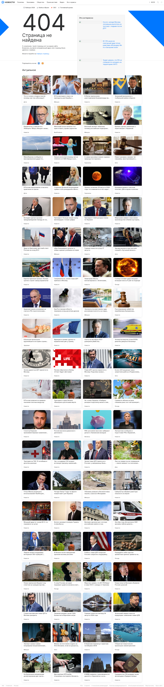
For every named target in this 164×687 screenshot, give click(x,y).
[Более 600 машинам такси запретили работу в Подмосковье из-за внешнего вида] (127, 363)
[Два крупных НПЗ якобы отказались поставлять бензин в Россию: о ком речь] (67, 668)
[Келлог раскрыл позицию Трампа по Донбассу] (67, 515)
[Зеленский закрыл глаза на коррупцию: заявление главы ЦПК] (127, 607)
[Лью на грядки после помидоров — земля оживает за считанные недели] (127, 455)
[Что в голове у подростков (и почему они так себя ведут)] (36, 89)
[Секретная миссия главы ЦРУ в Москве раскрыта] (36, 607)
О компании (9, 685)
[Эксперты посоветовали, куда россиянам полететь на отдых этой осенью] (97, 302)
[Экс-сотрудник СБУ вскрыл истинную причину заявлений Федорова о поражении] (67, 455)
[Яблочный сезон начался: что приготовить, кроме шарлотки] (67, 120)
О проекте (87, 685)
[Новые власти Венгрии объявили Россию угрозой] (127, 576)
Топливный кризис (66, 7)
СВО (54, 7)
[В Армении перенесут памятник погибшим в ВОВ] (97, 637)
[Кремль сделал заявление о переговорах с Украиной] (127, 120)
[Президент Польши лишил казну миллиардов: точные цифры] (67, 211)
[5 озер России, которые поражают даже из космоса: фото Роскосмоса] (67, 576)
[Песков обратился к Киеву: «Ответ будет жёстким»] (67, 363)
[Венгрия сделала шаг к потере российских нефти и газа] (97, 515)
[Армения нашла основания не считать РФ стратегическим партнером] (36, 302)
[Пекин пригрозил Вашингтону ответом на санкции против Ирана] (36, 576)
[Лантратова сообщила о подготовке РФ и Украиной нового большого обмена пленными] (127, 424)
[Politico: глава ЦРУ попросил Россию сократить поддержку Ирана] (97, 546)
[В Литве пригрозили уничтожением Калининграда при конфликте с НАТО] (97, 89)
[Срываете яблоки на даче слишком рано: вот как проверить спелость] (127, 394)
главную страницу (42, 54)
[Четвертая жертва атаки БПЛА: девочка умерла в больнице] (127, 333)
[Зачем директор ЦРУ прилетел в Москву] (36, 363)
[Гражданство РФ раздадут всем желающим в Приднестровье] (127, 668)
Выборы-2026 (30, 7)
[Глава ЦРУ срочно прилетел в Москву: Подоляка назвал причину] (97, 363)
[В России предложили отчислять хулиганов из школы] (36, 181)
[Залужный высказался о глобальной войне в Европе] (127, 89)
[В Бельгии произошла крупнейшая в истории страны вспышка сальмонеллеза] (36, 333)
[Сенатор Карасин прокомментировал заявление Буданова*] (36, 424)
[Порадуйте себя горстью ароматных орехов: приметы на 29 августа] (127, 546)
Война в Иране (44, 7)
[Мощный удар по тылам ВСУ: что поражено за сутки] (36, 515)
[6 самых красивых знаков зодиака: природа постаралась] (97, 150)
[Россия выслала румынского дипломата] (67, 424)
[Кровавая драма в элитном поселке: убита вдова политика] (127, 181)
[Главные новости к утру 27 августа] (97, 242)
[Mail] (3, 2)
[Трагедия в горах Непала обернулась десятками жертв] (67, 394)
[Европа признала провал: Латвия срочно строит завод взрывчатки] (36, 272)
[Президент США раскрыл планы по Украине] (97, 211)
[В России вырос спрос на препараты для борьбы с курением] (67, 89)
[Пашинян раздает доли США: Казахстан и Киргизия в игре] (67, 607)
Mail (3, 685)
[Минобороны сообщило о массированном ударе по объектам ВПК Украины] (36, 150)
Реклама (16, 685)
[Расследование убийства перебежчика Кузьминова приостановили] (127, 302)
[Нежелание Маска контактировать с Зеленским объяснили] (97, 272)
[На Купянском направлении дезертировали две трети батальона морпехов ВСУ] (36, 668)
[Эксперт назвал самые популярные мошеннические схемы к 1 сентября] (36, 637)
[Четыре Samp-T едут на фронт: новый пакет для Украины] (67, 485)
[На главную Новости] (9, 2)
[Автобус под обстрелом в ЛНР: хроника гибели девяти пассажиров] (127, 515)
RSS (81, 685)
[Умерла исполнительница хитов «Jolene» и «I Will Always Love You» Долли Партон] (67, 150)
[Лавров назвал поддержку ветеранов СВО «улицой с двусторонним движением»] (36, 546)
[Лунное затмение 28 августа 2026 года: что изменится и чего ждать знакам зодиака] (97, 181)
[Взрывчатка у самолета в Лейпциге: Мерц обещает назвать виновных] (36, 120)
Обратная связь (149, 685)
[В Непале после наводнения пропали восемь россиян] (67, 546)
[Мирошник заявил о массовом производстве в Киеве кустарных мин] (127, 211)
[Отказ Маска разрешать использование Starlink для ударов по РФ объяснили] (36, 485)
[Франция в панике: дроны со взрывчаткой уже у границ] (67, 333)
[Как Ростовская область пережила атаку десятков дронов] (67, 302)
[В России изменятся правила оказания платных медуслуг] (36, 394)
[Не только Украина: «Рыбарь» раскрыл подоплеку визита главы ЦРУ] (97, 394)
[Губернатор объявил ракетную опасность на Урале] (127, 485)
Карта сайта (159, 685)
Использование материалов (136, 685)
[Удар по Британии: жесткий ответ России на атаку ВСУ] (36, 242)
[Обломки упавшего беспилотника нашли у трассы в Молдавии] (97, 485)
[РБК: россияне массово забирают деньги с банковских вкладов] (97, 424)
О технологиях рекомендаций (100, 685)
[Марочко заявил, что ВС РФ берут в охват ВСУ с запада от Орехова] (97, 576)
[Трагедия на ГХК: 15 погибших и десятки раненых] (36, 455)
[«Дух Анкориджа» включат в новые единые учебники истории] (67, 242)
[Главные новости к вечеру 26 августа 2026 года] (97, 607)
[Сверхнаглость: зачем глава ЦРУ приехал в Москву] (67, 272)
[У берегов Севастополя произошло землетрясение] (127, 637)
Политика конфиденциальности (118, 685)
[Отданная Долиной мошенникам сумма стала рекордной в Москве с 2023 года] (67, 181)
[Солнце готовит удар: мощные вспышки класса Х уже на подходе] (127, 272)
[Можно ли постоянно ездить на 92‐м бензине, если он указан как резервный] (67, 637)
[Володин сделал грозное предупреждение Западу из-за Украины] (36, 211)
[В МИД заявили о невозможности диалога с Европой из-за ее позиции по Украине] (97, 668)
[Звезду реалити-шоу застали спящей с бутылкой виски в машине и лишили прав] (127, 242)
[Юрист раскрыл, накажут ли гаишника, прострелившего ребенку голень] (127, 150)
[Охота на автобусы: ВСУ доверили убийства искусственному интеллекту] (97, 333)
